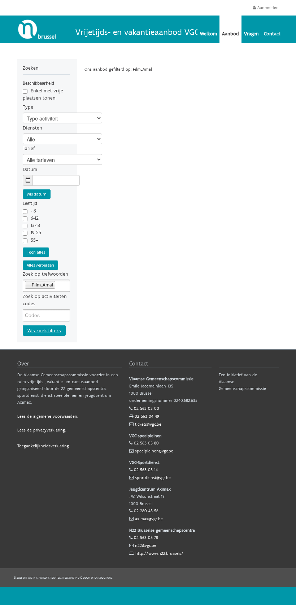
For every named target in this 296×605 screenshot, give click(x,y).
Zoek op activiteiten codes (45, 300)
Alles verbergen (40, 265)
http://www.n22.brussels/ (159, 553)
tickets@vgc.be (148, 424)
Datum (30, 169)
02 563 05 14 (146, 469)
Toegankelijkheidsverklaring (43, 445)
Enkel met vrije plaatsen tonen (43, 94)
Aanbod (230, 33)
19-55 (36, 232)
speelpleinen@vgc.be (154, 450)
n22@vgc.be (145, 545)
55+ (34, 240)
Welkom (208, 33)
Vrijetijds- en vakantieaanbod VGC (137, 32)
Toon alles (36, 252)
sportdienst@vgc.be (153, 477)
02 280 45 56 (146, 510)
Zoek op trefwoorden (45, 274)
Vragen (251, 33)
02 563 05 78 (146, 537)
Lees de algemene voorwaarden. (47, 416)
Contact (272, 33)
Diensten (32, 128)
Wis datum (37, 194)
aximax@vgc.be (149, 518)
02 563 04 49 (147, 416)
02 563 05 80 (146, 443)
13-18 (35, 225)
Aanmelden (267, 7)
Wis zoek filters (44, 330)
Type (28, 107)
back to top (148, 596)
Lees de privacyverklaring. (41, 430)
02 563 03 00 (146, 408)
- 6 (33, 211)
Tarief (29, 148)
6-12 (35, 218)
